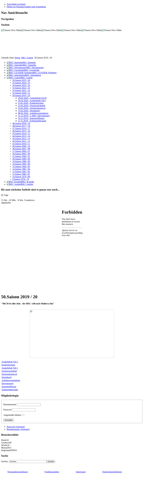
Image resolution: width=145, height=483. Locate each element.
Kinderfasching (8, 365)
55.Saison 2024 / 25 (21, 83)
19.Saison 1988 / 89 (21, 161)
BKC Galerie (27, 58)
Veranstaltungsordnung (17, 472)
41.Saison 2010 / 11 (21, 143)
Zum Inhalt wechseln (16, 4)
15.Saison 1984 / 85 (21, 166)
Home (17, 58)
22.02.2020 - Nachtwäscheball (31, 105)
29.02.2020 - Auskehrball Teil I (32, 100)
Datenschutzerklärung (112, 472)
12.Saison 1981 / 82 (21, 171)
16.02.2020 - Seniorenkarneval (31, 108)
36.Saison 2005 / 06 (21, 154)
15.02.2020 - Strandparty (29, 110)
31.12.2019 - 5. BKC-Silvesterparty (34, 116)
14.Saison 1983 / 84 (21, 169)
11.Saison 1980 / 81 (21, 174)
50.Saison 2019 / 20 (21, 95)
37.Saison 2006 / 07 (21, 151)
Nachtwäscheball (9, 371)
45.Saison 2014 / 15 (21, 133)
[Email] (19, 465)
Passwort (7, 409)
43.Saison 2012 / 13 (21, 138)
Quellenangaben (52, 472)
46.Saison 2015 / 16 (21, 131)
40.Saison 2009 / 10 (21, 146)
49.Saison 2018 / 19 (21, 123)
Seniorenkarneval (9, 374)
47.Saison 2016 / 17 (21, 128)
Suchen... (5, 461)
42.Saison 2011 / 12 (21, 141)
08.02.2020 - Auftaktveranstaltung (33, 113)
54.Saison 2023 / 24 (21, 85)
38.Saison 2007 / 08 (21, 149)
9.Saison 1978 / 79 (20, 179)
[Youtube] (9, 465)
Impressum (81, 472)
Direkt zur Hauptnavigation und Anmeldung (26, 6)
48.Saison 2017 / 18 (21, 126)
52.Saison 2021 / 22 (21, 90)
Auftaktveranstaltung (11, 380)
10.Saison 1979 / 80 (21, 176)
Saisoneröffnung (9, 386)
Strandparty (7, 377)
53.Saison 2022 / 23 (21, 88)
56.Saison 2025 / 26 (21, 80)
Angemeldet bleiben (12, 415)
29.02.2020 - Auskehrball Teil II (32, 98)
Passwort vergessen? (16, 427)
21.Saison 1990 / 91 (21, 156)
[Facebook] (3, 465)
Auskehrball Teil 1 (10, 368)
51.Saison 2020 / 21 (21, 93)
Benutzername (9, 404)
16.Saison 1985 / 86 (21, 164)
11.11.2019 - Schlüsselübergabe (32, 121)
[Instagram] (14, 465)
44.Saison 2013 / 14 (21, 136)
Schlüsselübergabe (10, 389)
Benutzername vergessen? (18, 429)
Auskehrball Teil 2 (10, 362)
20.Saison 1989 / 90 (21, 159)
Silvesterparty (8, 383)
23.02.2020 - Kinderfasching (31, 103)
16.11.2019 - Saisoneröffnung (31, 118)
